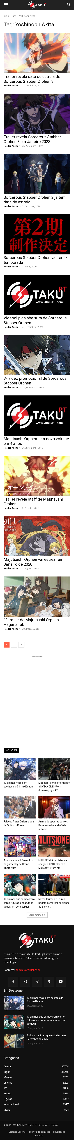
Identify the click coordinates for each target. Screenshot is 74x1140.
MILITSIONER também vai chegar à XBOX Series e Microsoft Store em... (52, 864)
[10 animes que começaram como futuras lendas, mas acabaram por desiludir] (20, 885)
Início (6, 15)
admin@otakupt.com (28, 970)
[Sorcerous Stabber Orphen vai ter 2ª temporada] (37, 234)
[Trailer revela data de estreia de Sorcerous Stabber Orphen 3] (37, 53)
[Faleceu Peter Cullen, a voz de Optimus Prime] (20, 807)
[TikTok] (37, 982)
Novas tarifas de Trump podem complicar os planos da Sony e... (54, 903)
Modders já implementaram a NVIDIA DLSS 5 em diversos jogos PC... (54, 786)
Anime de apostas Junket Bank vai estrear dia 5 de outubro (53, 825)
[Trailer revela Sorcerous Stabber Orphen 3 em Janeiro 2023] (37, 114)
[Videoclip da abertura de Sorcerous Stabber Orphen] (37, 295)
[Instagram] (25, 982)
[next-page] (21, 645)
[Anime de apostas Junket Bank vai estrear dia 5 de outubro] (54, 807)
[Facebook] (13, 982)
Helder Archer (12, 85)
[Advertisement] (37, 696)
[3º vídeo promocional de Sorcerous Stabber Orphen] (37, 355)
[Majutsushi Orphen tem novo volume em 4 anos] (37, 415)
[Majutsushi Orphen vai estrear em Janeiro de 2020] (37, 536)
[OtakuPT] (37, 5)
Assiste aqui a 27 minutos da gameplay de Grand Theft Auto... (18, 864)
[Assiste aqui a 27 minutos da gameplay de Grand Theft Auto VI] (20, 846)
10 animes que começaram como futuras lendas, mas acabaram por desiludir (19, 903)
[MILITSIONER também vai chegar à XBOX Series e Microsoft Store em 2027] (54, 846)
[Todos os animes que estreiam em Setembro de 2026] (14, 1041)
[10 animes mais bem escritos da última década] (20, 769)
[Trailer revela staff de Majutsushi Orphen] (37, 476)
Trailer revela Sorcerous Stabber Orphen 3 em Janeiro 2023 (32, 139)
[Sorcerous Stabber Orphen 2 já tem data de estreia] (37, 174)
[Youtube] (61, 982)
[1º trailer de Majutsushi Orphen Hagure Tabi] (37, 596)
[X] (49, 982)
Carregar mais (36, 914)
